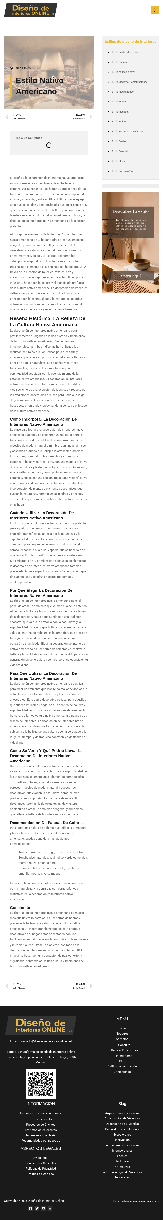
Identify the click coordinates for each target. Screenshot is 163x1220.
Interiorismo (124, 1056)
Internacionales (122, 1150)
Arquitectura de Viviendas (122, 1113)
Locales (122, 1156)
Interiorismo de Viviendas (122, 1145)
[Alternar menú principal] (155, 10)
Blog (122, 1061)
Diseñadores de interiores (122, 1129)
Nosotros (122, 1033)
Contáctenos (122, 1072)
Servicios (122, 1039)
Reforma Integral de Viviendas (122, 1172)
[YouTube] (43, 1208)
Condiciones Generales (40, 1163)
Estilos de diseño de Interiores (130, 41)
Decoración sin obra (124, 1050)
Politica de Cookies (41, 1174)
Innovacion (122, 1140)
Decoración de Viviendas (122, 1124)
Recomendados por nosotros (40, 1140)
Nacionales (122, 1161)
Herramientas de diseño (41, 1135)
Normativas (122, 1167)
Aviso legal (40, 1158)
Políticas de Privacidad (41, 1168)
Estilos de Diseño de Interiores (40, 1113)
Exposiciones (122, 1134)
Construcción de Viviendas (122, 1118)
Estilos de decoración (122, 1066)
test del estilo (43, 1119)
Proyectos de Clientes (40, 1124)
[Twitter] (37, 1208)
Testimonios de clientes (41, 1130)
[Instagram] (50, 1208)
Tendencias (122, 1177)
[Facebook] (30, 1208)
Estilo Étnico (22, 68)
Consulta (124, 1045)
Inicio (122, 1028)
